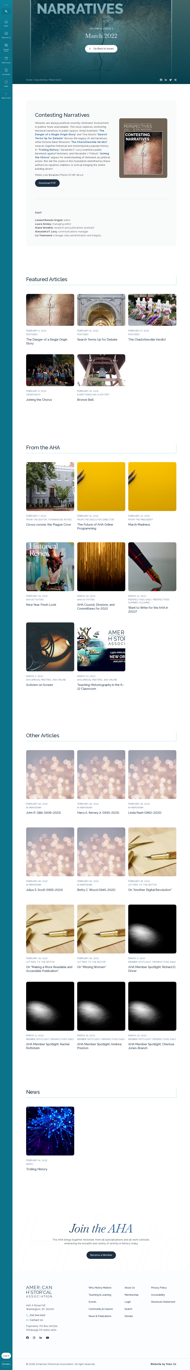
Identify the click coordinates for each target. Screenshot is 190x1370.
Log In (6, 1356)
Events (92, 1301)
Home (29, 80)
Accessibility (158, 1294)
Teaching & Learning (100, 1294)
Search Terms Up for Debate (97, 339)
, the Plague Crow (48, 524)
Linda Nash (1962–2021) (144, 812)
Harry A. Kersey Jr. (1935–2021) (98, 812)
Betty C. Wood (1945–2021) (96, 890)
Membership (131, 1294)
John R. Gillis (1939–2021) (43, 812)
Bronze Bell (85, 399)
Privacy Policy (159, 1287)
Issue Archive (40, 80)
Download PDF (47, 183)
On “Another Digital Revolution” (150, 890)
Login (128, 1301)
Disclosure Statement (163, 1301)
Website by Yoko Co (163, 1364)
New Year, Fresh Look (41, 604)
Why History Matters (100, 1287)
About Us (130, 1287)
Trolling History (49, 149)
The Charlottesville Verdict (89, 142)
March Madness (139, 524)
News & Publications (100, 1316)
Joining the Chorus (39, 399)
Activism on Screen (39, 685)
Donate (6, 1364)
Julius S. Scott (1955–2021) (44, 890)
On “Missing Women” (91, 967)
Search (128, 1309)
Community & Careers (101, 1309)
